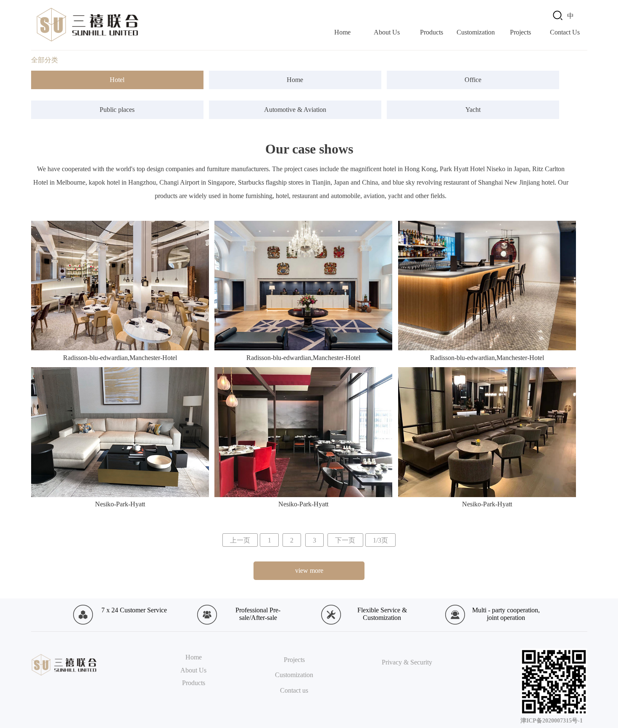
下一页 (345, 539)
